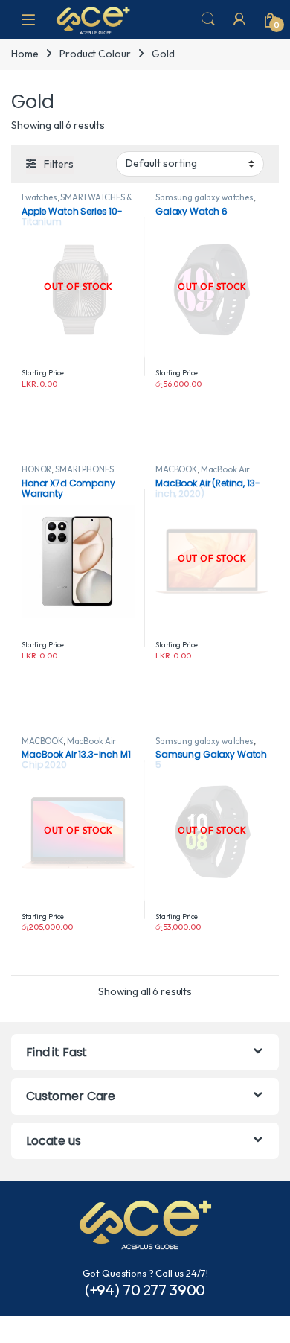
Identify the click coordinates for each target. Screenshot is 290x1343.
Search (208, 19)
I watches (39, 197)
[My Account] (239, 19)
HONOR (36, 469)
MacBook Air (225, 469)
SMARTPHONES (84, 469)
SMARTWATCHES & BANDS (77, 202)
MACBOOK (176, 469)
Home (24, 53)
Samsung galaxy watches (204, 197)
